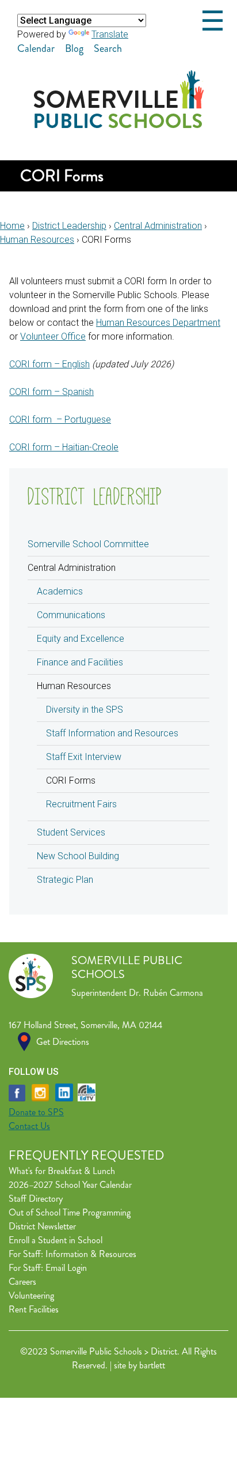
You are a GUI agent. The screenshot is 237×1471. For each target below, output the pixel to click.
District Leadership (69, 225)
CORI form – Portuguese (60, 419)
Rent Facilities (34, 1309)
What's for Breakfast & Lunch (62, 1170)
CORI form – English (49, 364)
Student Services (71, 832)
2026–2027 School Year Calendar (70, 1184)
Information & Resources (90, 1254)
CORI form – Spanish (51, 391)
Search (108, 48)
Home (12, 225)
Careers (22, 1281)
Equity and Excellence (80, 638)
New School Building (78, 856)
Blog (74, 48)
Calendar (36, 48)
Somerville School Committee (88, 544)
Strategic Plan (65, 879)
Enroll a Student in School (55, 1240)
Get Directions (62, 1041)
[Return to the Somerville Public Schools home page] (119, 124)
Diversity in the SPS (84, 709)
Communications (71, 615)
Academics (60, 591)
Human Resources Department (158, 322)
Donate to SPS (36, 1112)
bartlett (152, 1365)
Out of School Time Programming (70, 1212)
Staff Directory (36, 1198)
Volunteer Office (53, 336)
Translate (109, 34)
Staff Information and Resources (112, 733)
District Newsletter (42, 1226)
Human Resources (37, 239)
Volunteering (31, 1295)
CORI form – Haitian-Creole (63, 447)
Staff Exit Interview (83, 756)
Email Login (66, 1267)
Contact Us (29, 1126)
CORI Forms (70, 780)
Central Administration (158, 225)
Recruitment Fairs (81, 804)
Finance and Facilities (80, 662)
